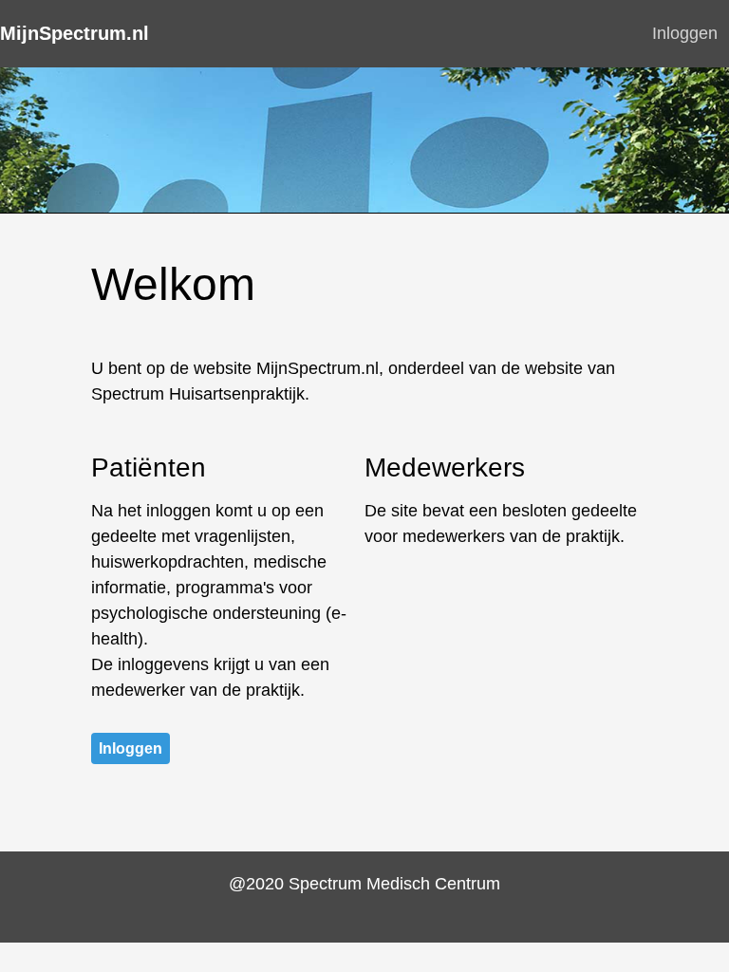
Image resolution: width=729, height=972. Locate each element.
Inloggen (685, 33)
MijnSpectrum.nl (74, 33)
